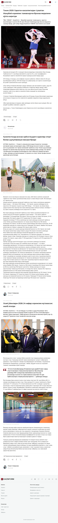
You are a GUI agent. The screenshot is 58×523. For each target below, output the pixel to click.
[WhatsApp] (8, 120)
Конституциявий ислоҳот (44, 5)
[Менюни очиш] (55, 2)
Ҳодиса (25, 5)
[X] (20, 120)
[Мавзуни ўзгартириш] (51, 2)
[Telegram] (12, 120)
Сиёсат (3, 490)
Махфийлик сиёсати (35, 490)
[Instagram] (4, 120)
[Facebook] (16, 120)
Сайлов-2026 (8, 5)
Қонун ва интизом (32, 5)
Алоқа (2, 509)
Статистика (7, 283)
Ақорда (15, 5)
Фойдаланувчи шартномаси (37, 487)
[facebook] (42, 479)
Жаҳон (2, 498)
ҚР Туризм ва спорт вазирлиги (13, 456)
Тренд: (2, 5)
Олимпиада (7, 116)
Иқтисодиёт (4, 495)
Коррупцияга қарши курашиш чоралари (40, 495)
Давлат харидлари (35, 498)
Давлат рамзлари (34, 493)
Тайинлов (20, 5)
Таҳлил (3, 493)
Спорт (15, 116)
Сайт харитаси (5, 507)
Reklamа (3, 512)
